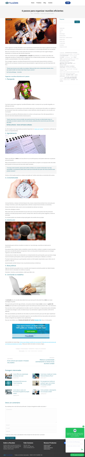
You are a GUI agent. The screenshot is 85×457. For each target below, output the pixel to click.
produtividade (71, 77)
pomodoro (68, 76)
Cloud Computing (76, 54)
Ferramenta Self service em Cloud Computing (20, 382)
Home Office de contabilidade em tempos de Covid (20, 374)
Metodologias (62, 33)
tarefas (61, 81)
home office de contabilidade (71, 67)
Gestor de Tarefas (39, 129)
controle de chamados (73, 55)
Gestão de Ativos (47, 448)
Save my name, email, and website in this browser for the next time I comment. (25, 434)
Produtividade (8, 19)
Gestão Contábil (63, 64)
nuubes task (70, 74)
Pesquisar (62, 19)
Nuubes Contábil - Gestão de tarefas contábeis (67, 73)
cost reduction (67, 57)
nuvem (76, 74)
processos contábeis (73, 76)
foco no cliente (75, 58)
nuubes (65, 70)
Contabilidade (64, 55)
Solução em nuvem (63, 46)
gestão (74, 63)
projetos (61, 79)
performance (62, 76)
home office (62, 67)
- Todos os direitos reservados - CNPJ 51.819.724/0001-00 (28, 455)
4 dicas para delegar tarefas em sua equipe (30, 342)
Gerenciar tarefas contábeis (64, 61)
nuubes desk (62, 74)
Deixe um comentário (40, 348)
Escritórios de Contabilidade (68, 58)
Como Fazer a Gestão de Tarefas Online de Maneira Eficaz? (48, 374)
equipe (61, 58)
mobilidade (62, 70)
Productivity (62, 78)
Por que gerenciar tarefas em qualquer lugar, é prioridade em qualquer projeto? (48, 383)
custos (72, 57)
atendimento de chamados (71, 52)
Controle (61, 30)
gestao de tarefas (66, 63)
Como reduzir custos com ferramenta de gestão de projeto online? (21, 391)
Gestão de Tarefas (47, 445)
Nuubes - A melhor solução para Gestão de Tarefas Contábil (69, 71)
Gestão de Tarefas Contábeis (67, 66)
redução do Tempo (66, 79)
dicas (75, 57)
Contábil (62, 57)
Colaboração (62, 28)
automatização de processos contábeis (66, 54)
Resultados (62, 45)
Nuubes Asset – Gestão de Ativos (66, 37)
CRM (60, 31)
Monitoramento (62, 35)
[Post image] (8, 376)
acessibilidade (62, 52)
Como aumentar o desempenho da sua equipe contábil (48, 390)
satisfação (73, 79)
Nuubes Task (38, 320)
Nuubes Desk (62, 39)
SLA (77, 79)
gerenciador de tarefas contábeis (67, 60)
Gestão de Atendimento (48, 447)
